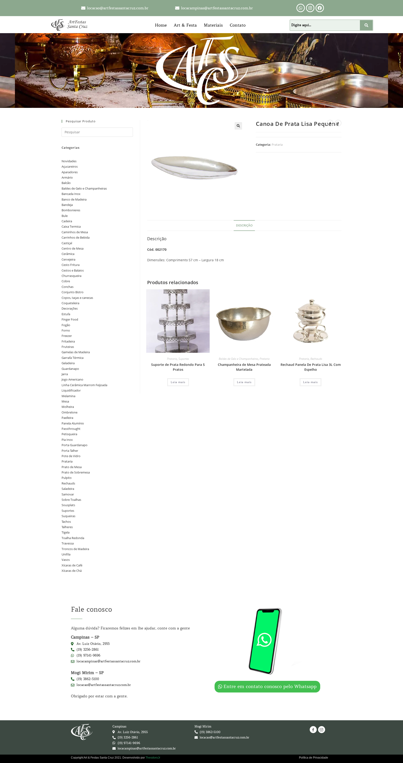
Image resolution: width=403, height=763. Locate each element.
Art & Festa (185, 25)
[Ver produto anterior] (330, 123)
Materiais (213, 25)
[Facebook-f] (313, 729)
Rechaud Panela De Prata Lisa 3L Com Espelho (311, 367)
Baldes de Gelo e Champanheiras (238, 359)
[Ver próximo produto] (338, 123)
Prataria (277, 144)
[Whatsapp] (300, 8)
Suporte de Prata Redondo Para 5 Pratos (178, 367)
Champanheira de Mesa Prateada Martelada (244, 367)
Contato (238, 25)
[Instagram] (310, 8)
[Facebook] (320, 8)
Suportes (183, 359)
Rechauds (316, 359)
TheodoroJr (153, 757)
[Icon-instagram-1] (321, 729)
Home (161, 25)
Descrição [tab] (244, 225)
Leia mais (178, 382)
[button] (238, 126)
